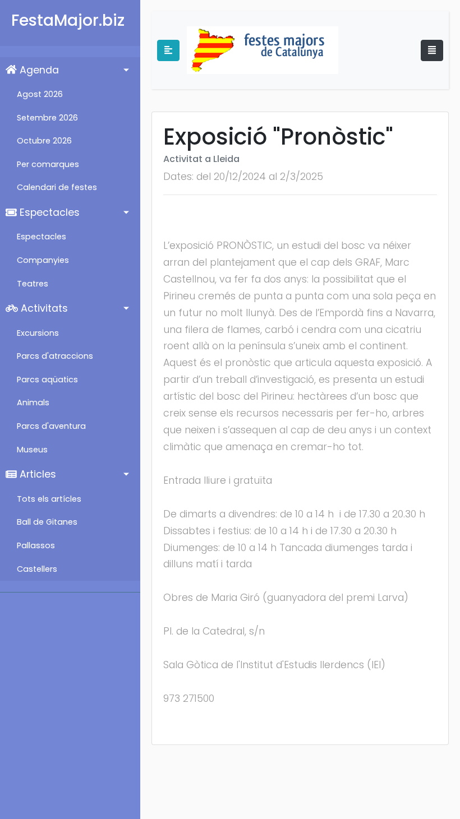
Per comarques (48, 164)
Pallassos (36, 545)
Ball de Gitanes (47, 522)
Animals (33, 402)
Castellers (37, 569)
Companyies (43, 260)
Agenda (38, 70)
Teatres (32, 283)
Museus (32, 449)
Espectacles (48, 212)
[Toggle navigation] (432, 50)
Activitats (43, 308)
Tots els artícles (49, 499)
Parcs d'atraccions (55, 356)
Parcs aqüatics (47, 379)
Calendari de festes (57, 187)
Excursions (38, 333)
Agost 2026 (40, 94)
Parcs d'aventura (51, 426)
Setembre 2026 (47, 117)
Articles (36, 474)
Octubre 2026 (44, 140)
